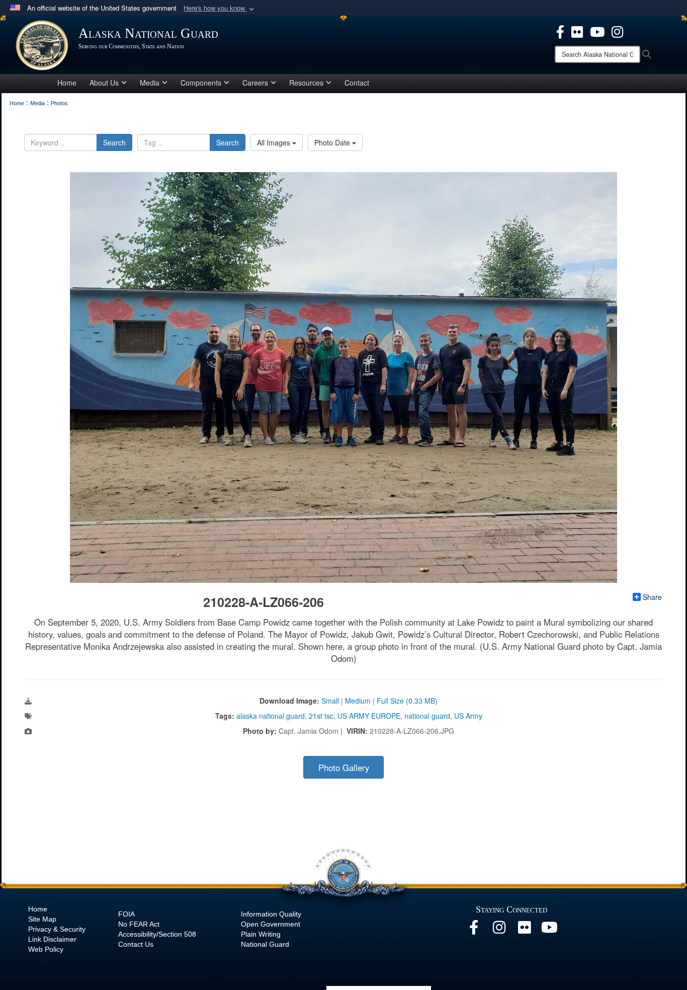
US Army (468, 716)
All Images (274, 142)
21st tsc (321, 716)
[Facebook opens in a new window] (473, 930)
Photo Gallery (343, 767)
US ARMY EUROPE (368, 716)
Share (652, 597)
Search (114, 142)
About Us (104, 83)
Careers (255, 83)
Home (66, 83)
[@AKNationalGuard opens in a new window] (617, 31)
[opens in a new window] (560, 31)
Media (149, 83)
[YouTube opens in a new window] (549, 930)
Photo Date (333, 142)
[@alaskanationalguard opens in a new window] (498, 930)
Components (201, 83)
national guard (427, 716)
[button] (220, 8)
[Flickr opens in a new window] (524, 930)
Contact (357, 83)
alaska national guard (270, 716)
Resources (306, 83)
